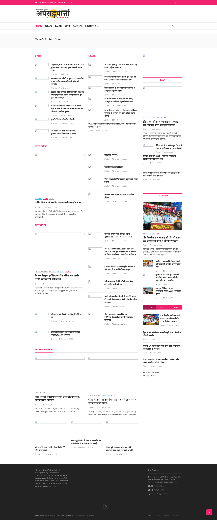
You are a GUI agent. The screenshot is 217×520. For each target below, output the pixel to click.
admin (55, 74)
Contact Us (176, 515)
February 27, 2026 (66, 123)
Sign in (158, 515)
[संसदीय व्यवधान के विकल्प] (95, 169)
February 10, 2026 (120, 71)
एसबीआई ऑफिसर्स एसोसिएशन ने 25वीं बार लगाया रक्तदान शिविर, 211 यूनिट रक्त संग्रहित (167, 277)
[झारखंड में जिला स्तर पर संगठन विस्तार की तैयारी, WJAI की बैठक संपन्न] (148, 290)
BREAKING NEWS (41, 271)
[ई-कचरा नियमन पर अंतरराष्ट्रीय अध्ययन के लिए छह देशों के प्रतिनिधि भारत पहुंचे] (95, 270)
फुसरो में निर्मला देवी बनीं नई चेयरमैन (63, 119)
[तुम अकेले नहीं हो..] (95, 157)
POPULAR (38, 198)
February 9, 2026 (120, 273)
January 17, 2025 (156, 366)
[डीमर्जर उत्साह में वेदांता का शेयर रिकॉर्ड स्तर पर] (42, 318)
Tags (175, 307)
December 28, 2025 (120, 105)
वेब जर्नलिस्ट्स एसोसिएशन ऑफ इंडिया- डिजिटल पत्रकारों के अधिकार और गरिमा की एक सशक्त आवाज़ (120, 113)
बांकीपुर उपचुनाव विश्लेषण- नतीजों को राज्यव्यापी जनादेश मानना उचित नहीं (168, 264)
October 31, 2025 (66, 339)
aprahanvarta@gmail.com (46, 2)
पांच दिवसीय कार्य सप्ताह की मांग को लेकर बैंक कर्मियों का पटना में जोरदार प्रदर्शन (170, 318)
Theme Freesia (60, 515)
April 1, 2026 (65, 102)
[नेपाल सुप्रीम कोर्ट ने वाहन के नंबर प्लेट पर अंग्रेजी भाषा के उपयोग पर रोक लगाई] (86, 429)
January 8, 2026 (119, 288)
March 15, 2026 (156, 129)
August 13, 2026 (157, 245)
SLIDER (45, 198)
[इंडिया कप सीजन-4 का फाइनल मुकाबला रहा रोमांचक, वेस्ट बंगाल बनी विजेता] (162, 100)
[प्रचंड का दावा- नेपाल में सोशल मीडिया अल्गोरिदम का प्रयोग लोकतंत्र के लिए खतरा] (113, 374)
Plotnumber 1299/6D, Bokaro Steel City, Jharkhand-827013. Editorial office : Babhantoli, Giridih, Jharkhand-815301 (164, 479)
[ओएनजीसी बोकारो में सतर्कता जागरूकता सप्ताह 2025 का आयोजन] (42, 335)
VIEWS (51, 198)
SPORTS (164, 117)
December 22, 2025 (120, 324)
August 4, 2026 (169, 271)
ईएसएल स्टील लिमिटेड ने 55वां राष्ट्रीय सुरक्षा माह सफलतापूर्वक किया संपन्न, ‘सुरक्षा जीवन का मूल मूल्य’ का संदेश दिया (67, 95)
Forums (166, 515)
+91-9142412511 (157, 486)
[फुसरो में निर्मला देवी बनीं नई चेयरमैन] (42, 123)
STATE (67, 26)
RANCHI (58, 26)
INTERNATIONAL (92, 26)
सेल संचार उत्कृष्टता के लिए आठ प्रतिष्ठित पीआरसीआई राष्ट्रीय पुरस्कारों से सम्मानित (119, 317)
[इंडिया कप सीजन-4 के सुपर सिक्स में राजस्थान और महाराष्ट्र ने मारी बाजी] (148, 147)
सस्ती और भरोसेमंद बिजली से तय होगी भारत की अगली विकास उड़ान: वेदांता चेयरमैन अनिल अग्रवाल (120, 299)
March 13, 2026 (169, 152)
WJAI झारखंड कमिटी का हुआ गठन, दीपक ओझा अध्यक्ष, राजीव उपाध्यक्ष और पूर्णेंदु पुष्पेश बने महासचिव (67, 81)
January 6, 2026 (119, 306)
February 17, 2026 (120, 258)
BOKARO (48, 26)
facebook (61, 2)
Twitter (70, 2)
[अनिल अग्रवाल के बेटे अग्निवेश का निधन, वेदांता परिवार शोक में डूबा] (95, 285)
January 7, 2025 (156, 339)
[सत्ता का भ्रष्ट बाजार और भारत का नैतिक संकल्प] (95, 198)
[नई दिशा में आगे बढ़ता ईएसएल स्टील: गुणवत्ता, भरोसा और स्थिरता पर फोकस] (42, 134)
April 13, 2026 (65, 88)
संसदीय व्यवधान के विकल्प (113, 167)
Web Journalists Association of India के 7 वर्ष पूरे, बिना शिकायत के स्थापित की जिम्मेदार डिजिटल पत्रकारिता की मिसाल (120, 252)
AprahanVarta (40, 515)
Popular (149, 307)
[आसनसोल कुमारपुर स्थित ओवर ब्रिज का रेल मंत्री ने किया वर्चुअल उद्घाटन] (95, 68)
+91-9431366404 (157, 490)
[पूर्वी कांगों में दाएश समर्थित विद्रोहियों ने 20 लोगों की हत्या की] (51, 432)
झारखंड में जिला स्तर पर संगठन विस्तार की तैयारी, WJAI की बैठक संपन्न (168, 291)
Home (39, 26)
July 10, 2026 (169, 298)
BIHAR (145, 117)
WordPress (70, 515)
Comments (162, 307)
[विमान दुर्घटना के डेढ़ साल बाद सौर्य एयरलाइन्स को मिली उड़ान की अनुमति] (122, 432)
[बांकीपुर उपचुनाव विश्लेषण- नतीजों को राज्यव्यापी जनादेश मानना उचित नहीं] (148, 263)
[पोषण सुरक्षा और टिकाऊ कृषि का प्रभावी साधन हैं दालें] (95, 183)
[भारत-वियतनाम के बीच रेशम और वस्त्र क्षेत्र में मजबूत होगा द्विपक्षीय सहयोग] (95, 90)
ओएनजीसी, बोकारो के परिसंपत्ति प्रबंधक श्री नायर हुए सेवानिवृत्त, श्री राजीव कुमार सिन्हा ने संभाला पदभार (67, 67)
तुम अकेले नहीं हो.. (111, 155)
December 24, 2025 (67, 321)
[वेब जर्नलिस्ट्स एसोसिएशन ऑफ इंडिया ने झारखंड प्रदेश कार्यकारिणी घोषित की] (60, 250)
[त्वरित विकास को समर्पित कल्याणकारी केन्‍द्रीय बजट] (60, 174)
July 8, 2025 (118, 120)
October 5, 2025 (157, 163)
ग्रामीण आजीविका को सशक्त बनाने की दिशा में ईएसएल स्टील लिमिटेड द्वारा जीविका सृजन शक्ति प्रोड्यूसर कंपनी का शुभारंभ (67, 108)
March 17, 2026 (66, 115)
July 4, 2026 (48, 284)
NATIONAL (77, 26)
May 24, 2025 (156, 179)
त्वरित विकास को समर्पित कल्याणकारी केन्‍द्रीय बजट (58, 202)
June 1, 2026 (64, 74)
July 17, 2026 (169, 284)
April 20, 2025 (103, 131)
